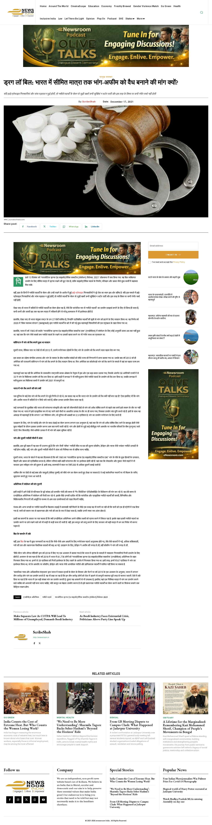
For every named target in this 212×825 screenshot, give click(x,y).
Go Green (9, 718)
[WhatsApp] (35, 799)
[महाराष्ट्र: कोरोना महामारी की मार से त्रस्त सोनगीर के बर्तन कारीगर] (190, 317)
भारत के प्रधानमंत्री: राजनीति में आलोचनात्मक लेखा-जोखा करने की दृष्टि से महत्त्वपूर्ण (164, 297)
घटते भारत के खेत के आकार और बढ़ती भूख (164, 277)
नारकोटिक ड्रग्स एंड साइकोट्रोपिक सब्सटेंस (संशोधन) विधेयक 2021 (81, 597)
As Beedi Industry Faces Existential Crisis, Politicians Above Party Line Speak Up (104, 617)
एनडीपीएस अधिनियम (31, 597)
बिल (22, 541)
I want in (171, 255)
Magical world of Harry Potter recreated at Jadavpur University (185, 790)
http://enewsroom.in (41, 637)
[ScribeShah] (21, 637)
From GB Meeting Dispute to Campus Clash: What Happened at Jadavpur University (131, 725)
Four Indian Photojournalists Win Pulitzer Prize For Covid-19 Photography (184, 780)
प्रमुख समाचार (106, 77)
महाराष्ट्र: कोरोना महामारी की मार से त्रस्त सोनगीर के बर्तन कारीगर (163, 317)
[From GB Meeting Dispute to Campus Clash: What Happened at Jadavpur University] (132, 698)
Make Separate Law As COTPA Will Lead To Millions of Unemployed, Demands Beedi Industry (43, 617)
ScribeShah (89, 101)
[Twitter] (39, 643)
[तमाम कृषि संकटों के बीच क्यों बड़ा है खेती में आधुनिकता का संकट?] (190, 337)
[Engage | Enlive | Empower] (26, 786)
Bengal (114, 718)
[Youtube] (43, 799)
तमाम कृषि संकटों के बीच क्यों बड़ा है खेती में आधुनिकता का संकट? (164, 336)
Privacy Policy (179, 262)
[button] (201, 12)
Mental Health (65, 718)
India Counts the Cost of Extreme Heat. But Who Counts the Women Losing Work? (25, 725)
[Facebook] (34, 643)
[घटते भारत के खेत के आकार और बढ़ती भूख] (190, 277)
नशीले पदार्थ (47, 597)
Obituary (168, 718)
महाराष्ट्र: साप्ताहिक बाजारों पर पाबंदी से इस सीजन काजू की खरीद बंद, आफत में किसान (164, 356)
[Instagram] (18, 799)
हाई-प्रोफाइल (77, 292)
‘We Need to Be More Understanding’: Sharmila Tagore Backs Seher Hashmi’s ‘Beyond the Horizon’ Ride (79, 727)
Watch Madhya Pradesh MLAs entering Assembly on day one (183, 800)
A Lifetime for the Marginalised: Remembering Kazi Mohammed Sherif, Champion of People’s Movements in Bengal (184, 727)
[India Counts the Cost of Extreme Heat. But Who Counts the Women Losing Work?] (26, 698)
